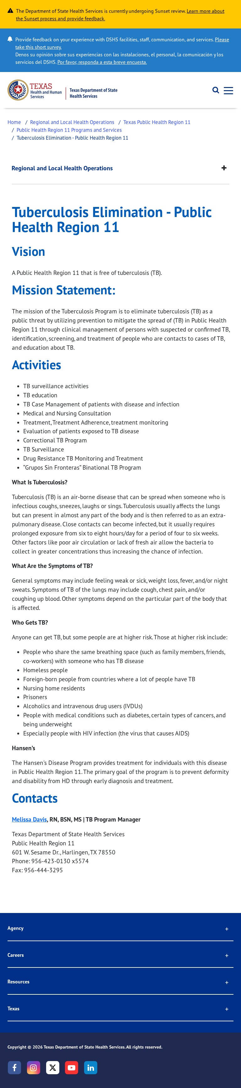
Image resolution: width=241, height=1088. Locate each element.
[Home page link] (62, 90)
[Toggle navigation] (226, 90)
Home (14, 122)
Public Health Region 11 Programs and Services (69, 129)
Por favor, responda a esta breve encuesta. (102, 62)
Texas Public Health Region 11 (156, 122)
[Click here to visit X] (53, 1067)
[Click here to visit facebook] (14, 1067)
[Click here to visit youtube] (71, 1067)
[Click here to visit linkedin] (90, 1067)
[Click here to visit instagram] (33, 1067)
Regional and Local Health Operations (72, 122)
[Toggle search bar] (213, 90)
